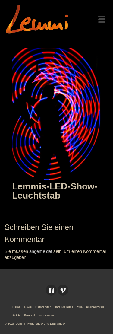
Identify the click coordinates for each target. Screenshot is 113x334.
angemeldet (40, 251)
